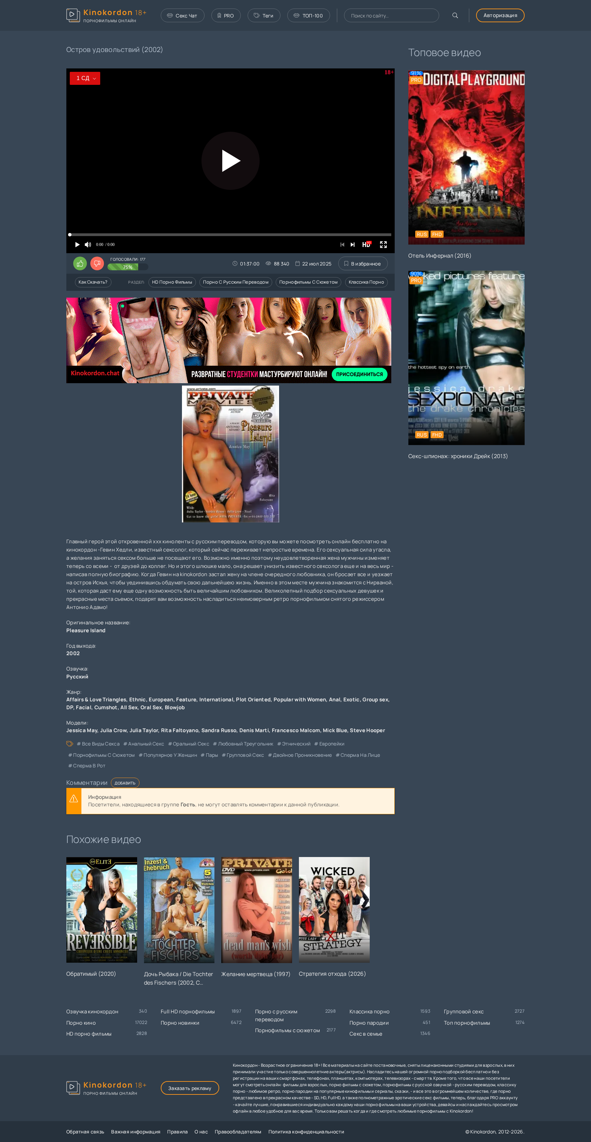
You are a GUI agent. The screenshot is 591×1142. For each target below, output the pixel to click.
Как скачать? (93, 282)
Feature (186, 699)
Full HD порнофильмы (188, 1011)
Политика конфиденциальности (306, 1131)
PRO (229, 15)
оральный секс (191, 743)
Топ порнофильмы (467, 1022)
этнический (296, 743)
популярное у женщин (170, 755)
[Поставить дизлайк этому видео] (97, 263)
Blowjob (175, 707)
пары (212, 755)
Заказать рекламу (190, 1088)
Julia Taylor (144, 730)
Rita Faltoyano (179, 730)
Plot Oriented (253, 699)
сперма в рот (89, 765)
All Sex (128, 707)
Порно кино (81, 1022)
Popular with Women (300, 699)
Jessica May (81, 730)
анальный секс (146, 743)
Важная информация (135, 1131)
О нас (201, 1131)
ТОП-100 (313, 15)
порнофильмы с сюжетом (104, 755)
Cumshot (106, 707)
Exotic (351, 699)
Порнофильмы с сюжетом (308, 282)
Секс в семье (366, 1033)
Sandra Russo (219, 730)
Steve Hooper (367, 730)
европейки (331, 743)
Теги (268, 15)
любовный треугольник (245, 743)
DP (69, 707)
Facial (83, 707)
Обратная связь (85, 1131)
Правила (177, 1131)
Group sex (375, 699)
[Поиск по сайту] (455, 15)
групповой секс (245, 755)
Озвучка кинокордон (92, 1011)
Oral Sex (151, 707)
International (216, 699)
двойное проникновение (302, 755)
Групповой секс (464, 1011)
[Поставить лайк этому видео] (80, 263)
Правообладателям (238, 1131)
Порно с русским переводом (235, 282)
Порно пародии (369, 1022)
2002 (73, 653)
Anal (334, 699)
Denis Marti (254, 730)
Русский (77, 676)
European (161, 699)
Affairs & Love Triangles (96, 699)
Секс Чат (186, 15)
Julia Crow (113, 730)
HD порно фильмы (172, 282)
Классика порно (366, 282)
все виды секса (101, 743)
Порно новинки (180, 1022)
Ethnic (137, 699)
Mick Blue (335, 730)
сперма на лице (360, 755)
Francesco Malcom (296, 730)
